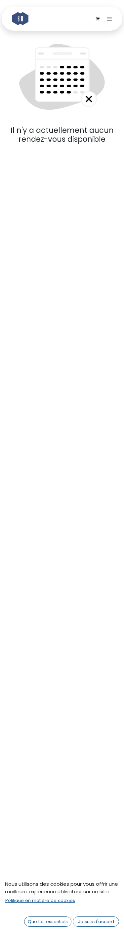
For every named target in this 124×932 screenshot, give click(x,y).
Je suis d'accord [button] (96, 921)
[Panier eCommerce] (97, 18)
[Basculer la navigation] (109, 18)
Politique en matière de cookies (40, 900)
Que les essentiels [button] (48, 921)
